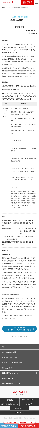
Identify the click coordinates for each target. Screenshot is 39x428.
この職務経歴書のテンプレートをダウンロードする (19, 329)
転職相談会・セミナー (10, 378)
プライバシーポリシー (29, 400)
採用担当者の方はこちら (11, 383)
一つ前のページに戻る (19, 336)
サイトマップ (19, 412)
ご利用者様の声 (8, 368)
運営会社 (10, 400)
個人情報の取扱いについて (9, 404)
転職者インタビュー (9, 357)
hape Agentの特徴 (9, 352)
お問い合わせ (19, 408)
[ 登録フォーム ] (27, 3)
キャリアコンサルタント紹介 (12, 362)
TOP (4, 347)
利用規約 (29, 404)
